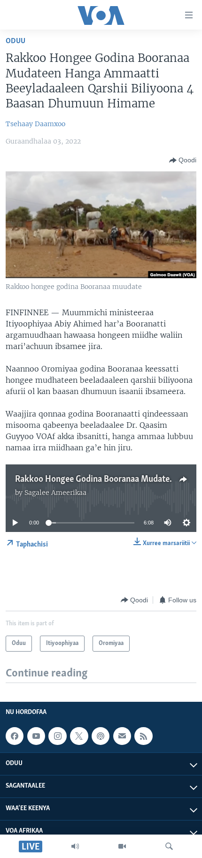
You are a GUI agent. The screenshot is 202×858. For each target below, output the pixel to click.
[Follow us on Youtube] (36, 736)
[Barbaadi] (169, 846)
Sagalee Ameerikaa (55, 492)
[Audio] (75, 846)
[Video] (122, 846)
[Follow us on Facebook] (14, 736)
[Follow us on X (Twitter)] (79, 736)
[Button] (182, 160)
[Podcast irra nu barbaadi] (100, 736)
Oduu (15, 41)
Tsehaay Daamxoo (35, 124)
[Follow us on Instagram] (57, 736)
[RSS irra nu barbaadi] (143, 736)
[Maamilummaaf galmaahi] (122, 736)
